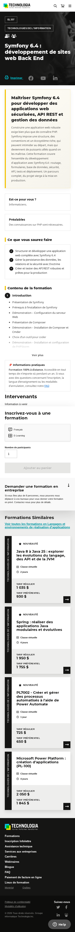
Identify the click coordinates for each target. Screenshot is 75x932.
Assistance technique (18, 846)
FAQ (46, 386)
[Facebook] (30, 78)
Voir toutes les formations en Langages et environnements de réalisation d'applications (37, 525)
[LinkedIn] (55, 78)
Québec (26, 887)
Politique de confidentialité (17, 902)
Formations (12, 836)
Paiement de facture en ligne (23, 877)
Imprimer (16, 77)
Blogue (9, 866)
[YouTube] (43, 78)
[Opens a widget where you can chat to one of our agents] (59, 925)
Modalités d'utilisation (15, 906)
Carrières (10, 856)
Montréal (9, 887)
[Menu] (70, 5)
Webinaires (12, 861)
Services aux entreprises (20, 851)
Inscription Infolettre (18, 841)
